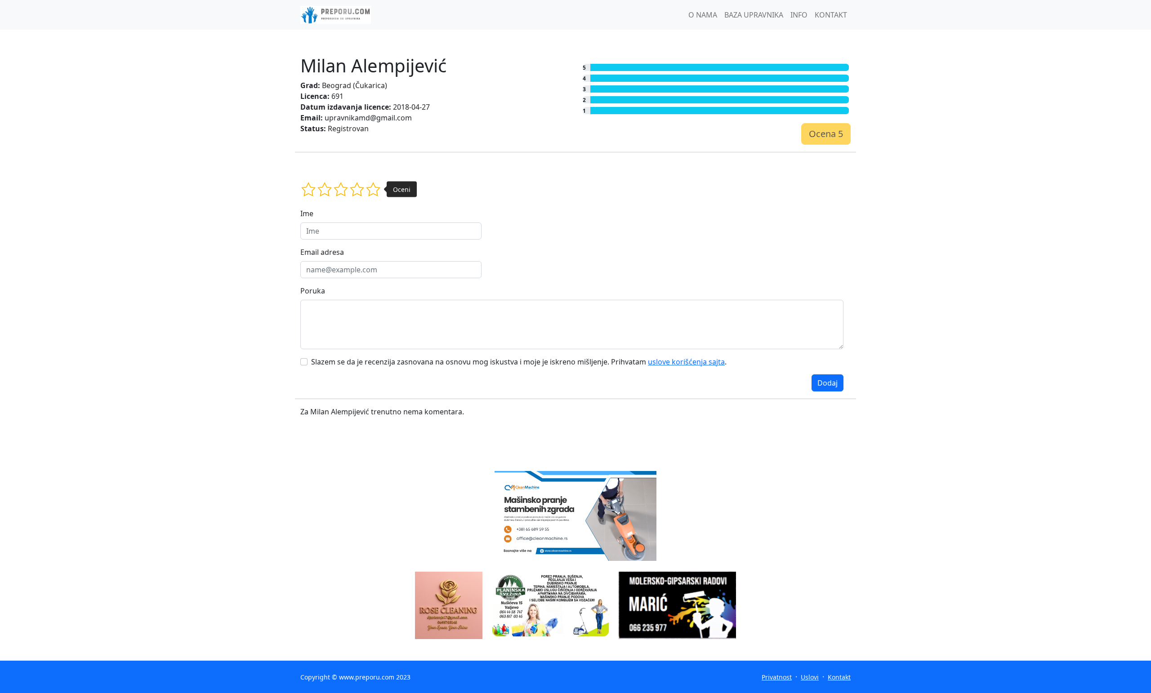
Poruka (312, 291)
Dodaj (827, 383)
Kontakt (839, 677)
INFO (798, 15)
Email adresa (322, 252)
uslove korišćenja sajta (686, 362)
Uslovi (810, 677)
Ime (306, 213)
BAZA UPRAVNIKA (753, 15)
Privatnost (777, 677)
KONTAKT (831, 15)
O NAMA (702, 15)
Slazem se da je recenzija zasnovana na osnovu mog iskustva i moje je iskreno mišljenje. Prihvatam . (519, 362)
